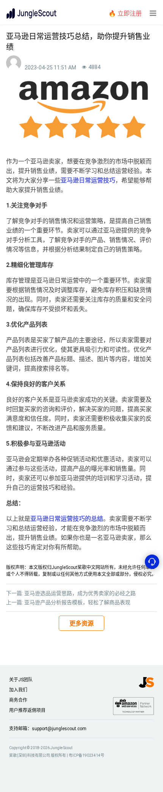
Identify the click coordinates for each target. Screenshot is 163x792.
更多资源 (81, 623)
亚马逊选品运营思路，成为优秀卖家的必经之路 (80, 593)
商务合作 (18, 700)
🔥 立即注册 (125, 13)
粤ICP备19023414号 (86, 755)
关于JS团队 (21, 679)
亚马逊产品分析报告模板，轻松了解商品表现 (77, 602)
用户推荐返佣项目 (27, 710)
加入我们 (18, 690)
